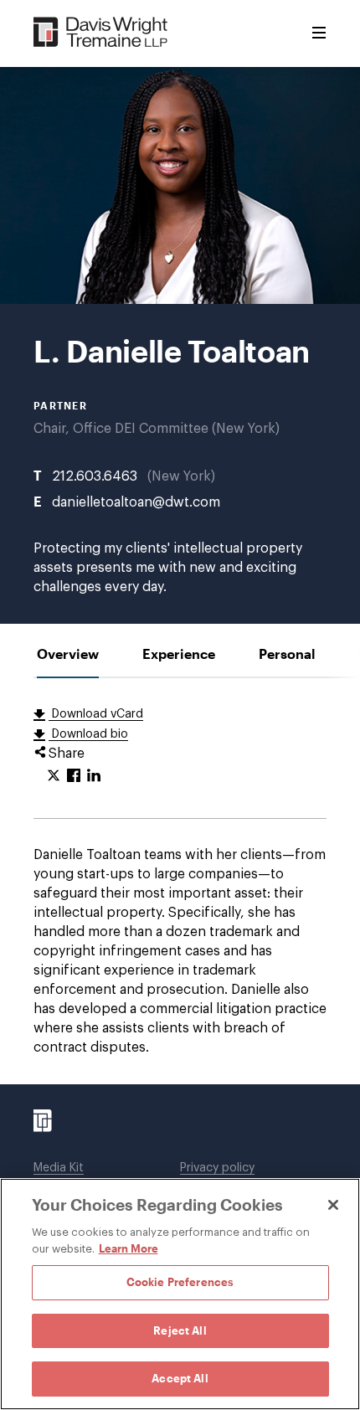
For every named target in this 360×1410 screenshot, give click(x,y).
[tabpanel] (180, 881)
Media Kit (58, 1168)
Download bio (88, 734)
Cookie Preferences (180, 1282)
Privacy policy (217, 1168)
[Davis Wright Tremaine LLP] (100, 33)
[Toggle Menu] (319, 33)
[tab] (68, 653)
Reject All (179, 1330)
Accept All (180, 1378)
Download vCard (96, 714)
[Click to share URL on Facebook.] (73, 776)
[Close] (333, 1204)
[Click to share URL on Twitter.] (53, 776)
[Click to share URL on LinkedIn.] (93, 776)
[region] (180, 1294)
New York (181, 476)
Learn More (128, 1248)
